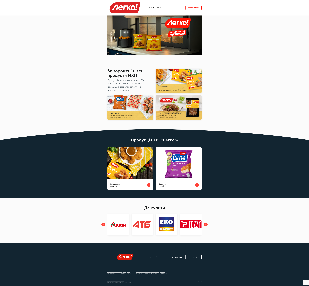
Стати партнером (193, 7)
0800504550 (177, 257)
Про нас (158, 7)
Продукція (150, 7)
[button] (103, 224)
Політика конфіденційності (195, 281)
